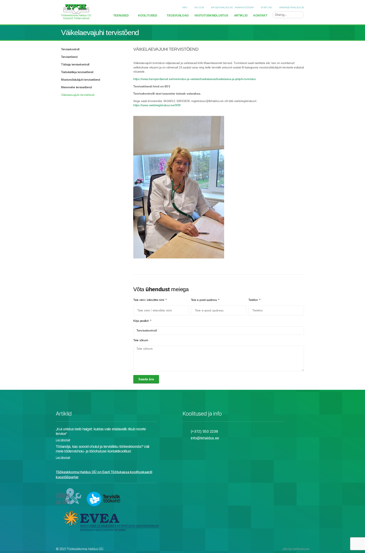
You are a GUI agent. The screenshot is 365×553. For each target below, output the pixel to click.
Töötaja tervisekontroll (75, 64)
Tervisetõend (69, 56)
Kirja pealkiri (141, 320)
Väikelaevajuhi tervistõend (77, 94)
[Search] (300, 15)
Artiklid (241, 15)
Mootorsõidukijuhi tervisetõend (80, 79)
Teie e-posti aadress (204, 300)
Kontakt (260, 15)
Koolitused (147, 15)
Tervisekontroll (70, 49)
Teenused (121, 15)
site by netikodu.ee (295, 549)
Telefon (253, 300)
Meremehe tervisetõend (76, 87)
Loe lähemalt (63, 440)
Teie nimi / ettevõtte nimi (149, 300)
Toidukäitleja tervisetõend (77, 72)
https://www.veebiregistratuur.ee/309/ (157, 105)
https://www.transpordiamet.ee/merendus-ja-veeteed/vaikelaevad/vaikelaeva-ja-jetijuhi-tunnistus (194, 79)
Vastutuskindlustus (211, 15)
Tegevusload (177, 15)
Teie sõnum (140, 340)
